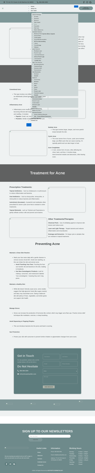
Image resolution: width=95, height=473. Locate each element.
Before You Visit (36, 110)
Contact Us (34, 120)
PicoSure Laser (38, 51)
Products (34, 77)
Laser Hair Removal (39, 54)
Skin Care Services (37, 62)
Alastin (36, 87)
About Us (33, 8)
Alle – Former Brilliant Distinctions (42, 116)
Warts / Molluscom (38, 30)
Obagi (35, 89)
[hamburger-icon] (76, 6)
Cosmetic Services (37, 31)
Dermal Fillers (37, 35)
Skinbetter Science (38, 93)
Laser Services (36, 49)
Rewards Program (36, 112)
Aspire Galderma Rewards (40, 114)
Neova (35, 83)
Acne (35, 24)
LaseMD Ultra (37, 60)
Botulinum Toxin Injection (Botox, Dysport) (44, 33)
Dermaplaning (37, 70)
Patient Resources (36, 108)
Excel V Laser (37, 53)
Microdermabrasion (39, 64)
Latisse (36, 43)
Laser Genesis (37, 58)
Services (33, 12)
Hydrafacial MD (38, 68)
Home (32, 6)
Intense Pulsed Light (39, 56)
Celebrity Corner (36, 118)
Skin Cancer (37, 22)
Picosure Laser (36, 104)
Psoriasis (36, 18)
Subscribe (35, 439)
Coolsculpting (37, 37)
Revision (36, 81)
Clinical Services (36, 14)
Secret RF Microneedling (40, 39)
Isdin (35, 85)
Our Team (34, 10)
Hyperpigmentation (37, 99)
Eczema (36, 16)
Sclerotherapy (37, 45)
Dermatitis (36, 26)
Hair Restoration (36, 72)
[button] (86, 8)
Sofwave (36, 47)
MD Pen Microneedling (39, 41)
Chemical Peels (38, 66)
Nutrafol (36, 75)
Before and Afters (36, 97)
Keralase (36, 74)
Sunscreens (37, 79)
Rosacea (36, 20)
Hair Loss (36, 28)
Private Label (37, 91)
